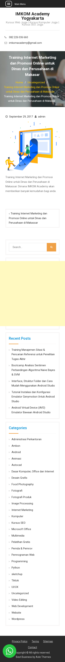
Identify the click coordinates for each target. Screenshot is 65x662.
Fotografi (17, 490)
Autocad (17, 465)
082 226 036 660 (18, 37)
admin (41, 116)
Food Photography (23, 484)
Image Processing (22, 503)
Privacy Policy (19, 641)
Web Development (22, 606)
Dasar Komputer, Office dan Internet (33, 471)
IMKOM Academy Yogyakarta (32, 16)
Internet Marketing (22, 510)
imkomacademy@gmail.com (25, 43)
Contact (32, 647)
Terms (35, 641)
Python (16, 567)
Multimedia (18, 535)
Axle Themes (43, 656)
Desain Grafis (19, 477)
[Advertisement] (32, 293)
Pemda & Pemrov (22, 548)
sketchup (17, 574)
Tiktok (15, 580)
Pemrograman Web (23, 554)
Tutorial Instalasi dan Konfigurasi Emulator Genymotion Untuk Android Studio (33, 396)
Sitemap (48, 641)
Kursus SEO (18, 522)
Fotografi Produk (21, 497)
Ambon (16, 445)
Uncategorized (20, 593)
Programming (20, 561)
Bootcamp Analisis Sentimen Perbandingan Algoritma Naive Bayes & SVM (33, 370)
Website (16, 612)
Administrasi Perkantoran (27, 439)
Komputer (17, 516)
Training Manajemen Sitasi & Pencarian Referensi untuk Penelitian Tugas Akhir (33, 354)
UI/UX (15, 587)
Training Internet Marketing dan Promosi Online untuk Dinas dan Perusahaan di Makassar (28, 218)
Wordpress (18, 619)
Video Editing (19, 599)
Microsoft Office (21, 529)
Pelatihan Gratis (21, 542)
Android (16, 452)
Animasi (16, 458)
